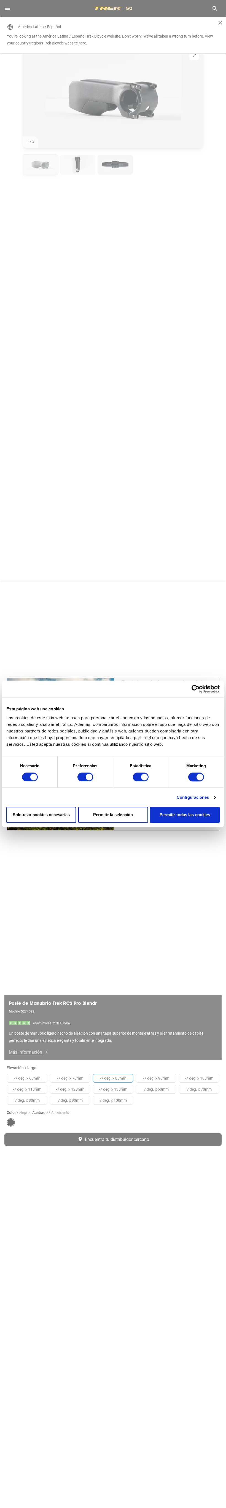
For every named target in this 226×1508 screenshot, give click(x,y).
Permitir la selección (113, 815)
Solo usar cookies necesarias (41, 815)
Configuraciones (193, 797)
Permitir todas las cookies (185, 815)
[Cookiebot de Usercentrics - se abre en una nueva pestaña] (195, 689)
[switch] (85, 777)
